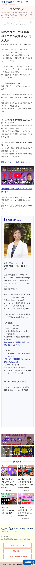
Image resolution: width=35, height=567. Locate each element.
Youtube (28, 44)
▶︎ (17, 545)
